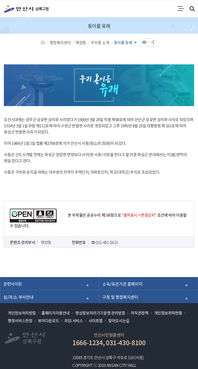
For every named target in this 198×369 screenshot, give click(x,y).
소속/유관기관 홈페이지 (122, 284)
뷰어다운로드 (48, 320)
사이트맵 (96, 320)
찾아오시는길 (118, 320)
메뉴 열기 (180, 8)
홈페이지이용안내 (56, 313)
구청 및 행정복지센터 (120, 297)
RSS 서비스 (74, 320)
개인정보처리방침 (22, 313)
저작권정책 (139, 313)
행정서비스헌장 (20, 320)
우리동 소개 (100, 42)
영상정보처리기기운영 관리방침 (100, 313)
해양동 (81, 42)
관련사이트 (12, 284)
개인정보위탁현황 (168, 313)
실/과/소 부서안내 (18, 297)
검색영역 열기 (192, 9)
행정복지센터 (60, 42)
